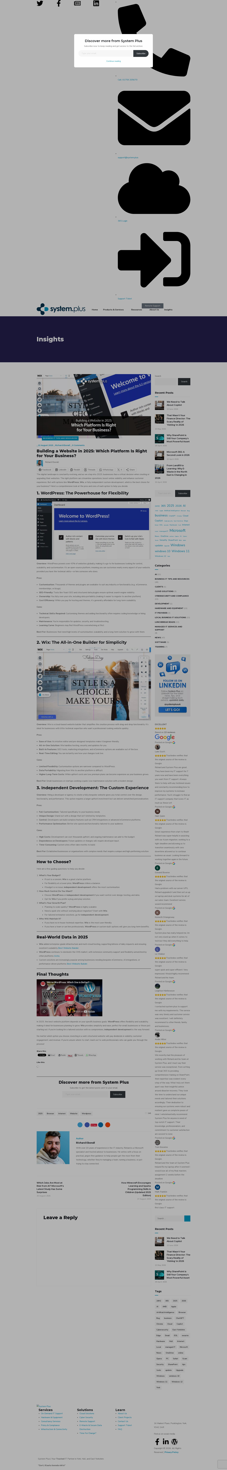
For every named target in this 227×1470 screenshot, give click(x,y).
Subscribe (140, 53)
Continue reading (113, 61)
